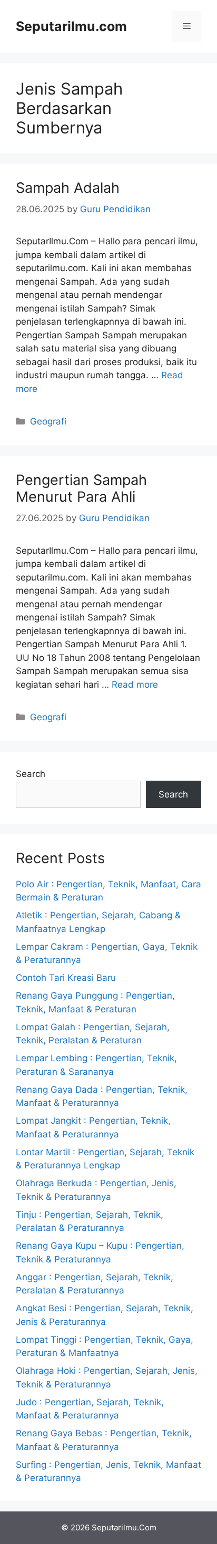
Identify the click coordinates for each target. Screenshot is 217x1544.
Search (30, 774)
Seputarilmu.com (71, 26)
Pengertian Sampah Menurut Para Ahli (81, 488)
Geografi (48, 421)
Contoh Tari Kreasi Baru (66, 977)
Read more (135, 684)
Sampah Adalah (68, 187)
